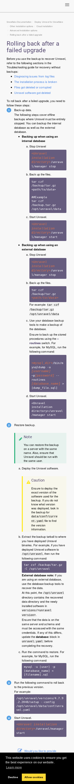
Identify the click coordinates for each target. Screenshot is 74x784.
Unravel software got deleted (32, 93)
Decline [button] (13, 777)
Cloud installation (44, 26)
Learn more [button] (14, 767)
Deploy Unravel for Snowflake (49, 21)
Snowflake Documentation (19, 21)
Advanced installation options (24, 30)
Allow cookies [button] (33, 777)
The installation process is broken (35, 82)
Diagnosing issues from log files (34, 76)
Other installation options (21, 26)
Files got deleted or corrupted (32, 87)
